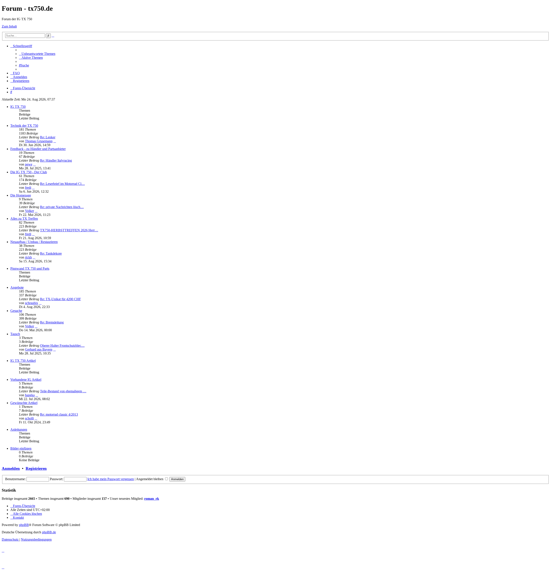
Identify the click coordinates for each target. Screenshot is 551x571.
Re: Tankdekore (51, 253)
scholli (29, 418)
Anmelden (11, 468)
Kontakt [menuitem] (18, 517)
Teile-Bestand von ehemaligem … (63, 391)
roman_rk (151, 498)
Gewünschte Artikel (23, 403)
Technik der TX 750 (24, 125)
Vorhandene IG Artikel (25, 379)
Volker (29, 211)
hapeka (30, 395)
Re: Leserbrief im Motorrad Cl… (62, 184)
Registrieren (36, 468)
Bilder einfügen (20, 448)
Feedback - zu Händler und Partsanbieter (38, 149)
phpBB (24, 525)
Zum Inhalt (9, 26)
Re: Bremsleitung (52, 322)
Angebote (17, 287)
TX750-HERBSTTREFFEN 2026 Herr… (69, 230)
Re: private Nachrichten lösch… (62, 207)
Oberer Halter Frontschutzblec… (62, 345)
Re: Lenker (47, 137)
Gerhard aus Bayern (38, 349)
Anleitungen (18, 429)
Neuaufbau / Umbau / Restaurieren (34, 242)
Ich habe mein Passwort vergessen (110, 479)
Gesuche (16, 311)
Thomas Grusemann (39, 141)
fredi (28, 187)
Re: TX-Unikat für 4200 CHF (60, 299)
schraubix (31, 303)
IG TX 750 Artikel (23, 360)
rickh (28, 257)
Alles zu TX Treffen (24, 218)
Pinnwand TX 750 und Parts (29, 268)
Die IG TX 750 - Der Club (28, 172)
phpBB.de (49, 532)
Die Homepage (20, 195)
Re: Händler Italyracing (56, 160)
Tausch (15, 334)
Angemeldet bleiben (150, 479)
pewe (28, 164)
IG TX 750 (18, 106)
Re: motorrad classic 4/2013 (59, 414)
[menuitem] (37, 54)
